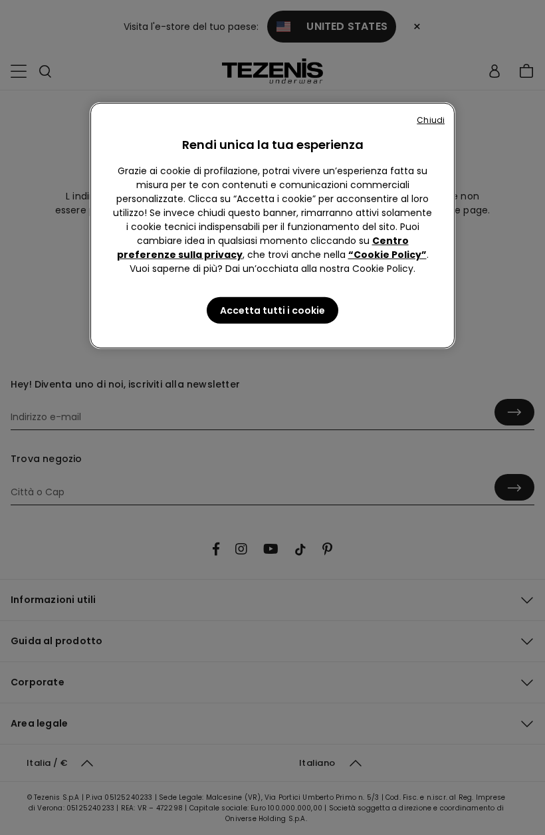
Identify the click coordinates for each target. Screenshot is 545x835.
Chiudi (431, 120)
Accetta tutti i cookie (272, 310)
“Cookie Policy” (387, 254)
